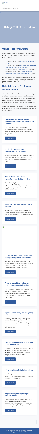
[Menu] (36, 6)
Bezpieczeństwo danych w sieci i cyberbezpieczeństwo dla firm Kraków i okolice (19, 121)
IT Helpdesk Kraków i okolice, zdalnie (19, 370)
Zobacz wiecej (11, 138)
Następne (30, 422)
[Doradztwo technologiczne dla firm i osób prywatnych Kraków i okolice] (19, 239)
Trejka (30, 430)
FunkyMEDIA (24, 432)
